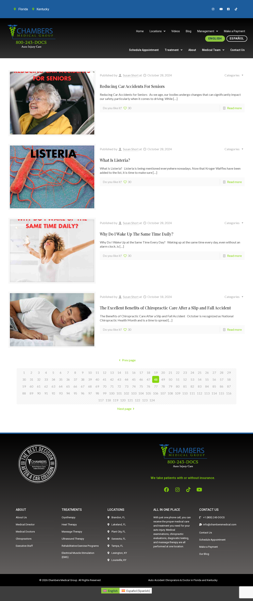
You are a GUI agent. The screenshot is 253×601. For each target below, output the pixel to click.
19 (156, 372)
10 (90, 372)
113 (207, 393)
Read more (234, 108)
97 (90, 393)
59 (24, 386)
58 (229, 379)
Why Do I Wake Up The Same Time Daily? (136, 234)
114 (214, 393)
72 (119, 386)
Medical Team (211, 50)
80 (177, 386)
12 (104, 372)
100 (111, 393)
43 (119, 379)
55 (207, 379)
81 (185, 386)
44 (126, 379)
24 (192, 372)
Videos (175, 31)
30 (24, 379)
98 (97, 393)
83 (199, 386)
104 (141, 393)
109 (177, 393)
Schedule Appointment (144, 50)
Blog (188, 31)
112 (199, 393)
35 (60, 379)
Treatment (172, 50)
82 (192, 386)
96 (82, 393)
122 (137, 400)
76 (148, 386)
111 (192, 393)
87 (229, 386)
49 (163, 379)
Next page (124, 408)
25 (199, 372)
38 (82, 379)
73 (126, 386)
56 (214, 379)
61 (39, 386)
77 (156, 386)
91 (46, 393)
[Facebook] (167, 489)
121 (130, 400)
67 (82, 386)
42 (112, 379)
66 (75, 386)
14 (119, 372)
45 (134, 379)
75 (141, 386)
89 (31, 393)
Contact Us (237, 50)
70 (104, 386)
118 (108, 400)
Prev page (128, 360)
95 (75, 393)
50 (170, 379)
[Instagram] (177, 489)
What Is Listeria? (115, 160)
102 (126, 393)
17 (141, 372)
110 (185, 393)
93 (60, 393)
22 (177, 372)
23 (185, 372)
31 (31, 379)
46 (141, 379)
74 (134, 386)
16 (134, 372)
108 (170, 393)
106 (155, 393)
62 (46, 386)
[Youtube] (199, 489)
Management (205, 31)
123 (144, 400)
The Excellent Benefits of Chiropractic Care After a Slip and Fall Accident (165, 307)
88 (24, 393)
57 (221, 379)
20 (163, 372)
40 (97, 379)
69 (97, 386)
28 (221, 372)
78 (163, 386)
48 (156, 379)
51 (177, 379)
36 (68, 379)
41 (104, 379)
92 (53, 393)
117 (101, 400)
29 (229, 372)
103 (133, 393)
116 (228, 393)
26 (207, 372)
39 (90, 379)
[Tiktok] (188, 489)
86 (221, 386)
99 (104, 393)
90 (39, 393)
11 (97, 372)
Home (140, 31)
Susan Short (131, 75)
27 (214, 372)
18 (148, 372)
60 (31, 386)
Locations (156, 31)
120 (123, 400)
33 (46, 379)
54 (199, 379)
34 (53, 379)
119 (115, 400)
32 (39, 379)
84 (207, 386)
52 (185, 379)
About (192, 50)
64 (60, 386)
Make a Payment (234, 31)
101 (119, 393)
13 (112, 372)
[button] (157, 31)
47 (148, 379)
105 (148, 393)
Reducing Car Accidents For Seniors (132, 86)
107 (163, 393)
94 (68, 393)
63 (53, 386)
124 (152, 400)
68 (90, 386)
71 (112, 386)
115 (221, 393)
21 (170, 372)
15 (126, 372)
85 (214, 386)
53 (192, 379)
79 (170, 386)
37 (75, 379)
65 (68, 386)
